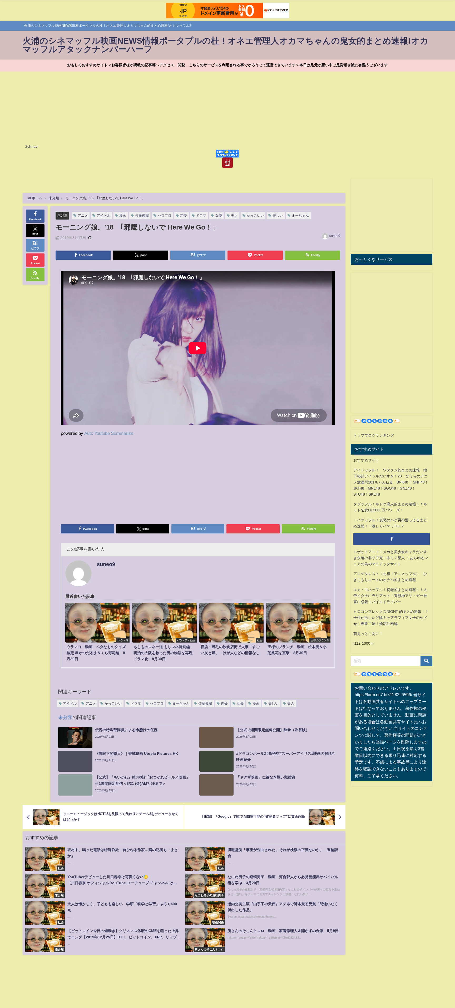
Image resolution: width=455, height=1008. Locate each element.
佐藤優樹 (142, 215)
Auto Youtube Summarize (108, 433)
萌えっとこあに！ (368, 633)
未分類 (62, 215)
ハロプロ (164, 215)
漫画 (122, 215)
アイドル (103, 215)
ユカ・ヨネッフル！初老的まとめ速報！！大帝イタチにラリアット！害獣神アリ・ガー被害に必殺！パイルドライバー (390, 596)
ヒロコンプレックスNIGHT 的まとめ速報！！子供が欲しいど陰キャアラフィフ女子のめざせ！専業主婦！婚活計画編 (391, 617)
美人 (234, 215)
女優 (218, 215)
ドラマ (201, 215)
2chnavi (31, 146)
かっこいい (255, 215)
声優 (183, 215)
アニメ (83, 215)
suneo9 (334, 235)
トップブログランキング (373, 435)
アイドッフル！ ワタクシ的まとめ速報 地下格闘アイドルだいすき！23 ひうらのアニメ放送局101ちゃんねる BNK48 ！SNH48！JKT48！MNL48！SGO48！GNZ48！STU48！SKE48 (390, 482)
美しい (278, 215)
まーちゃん (300, 215)
